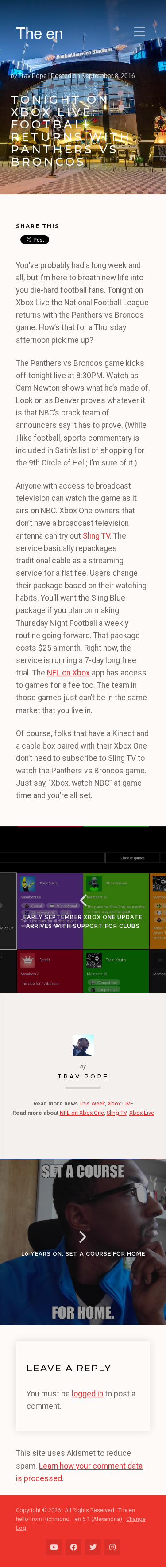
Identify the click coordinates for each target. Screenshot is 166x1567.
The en (39, 32)
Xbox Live (141, 1112)
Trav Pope (83, 1076)
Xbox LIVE (120, 1103)
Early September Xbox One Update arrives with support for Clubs (83, 921)
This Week (92, 1103)
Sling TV (96, 535)
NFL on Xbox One (82, 1112)
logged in (87, 1393)
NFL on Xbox (68, 672)
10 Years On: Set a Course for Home (83, 1253)
